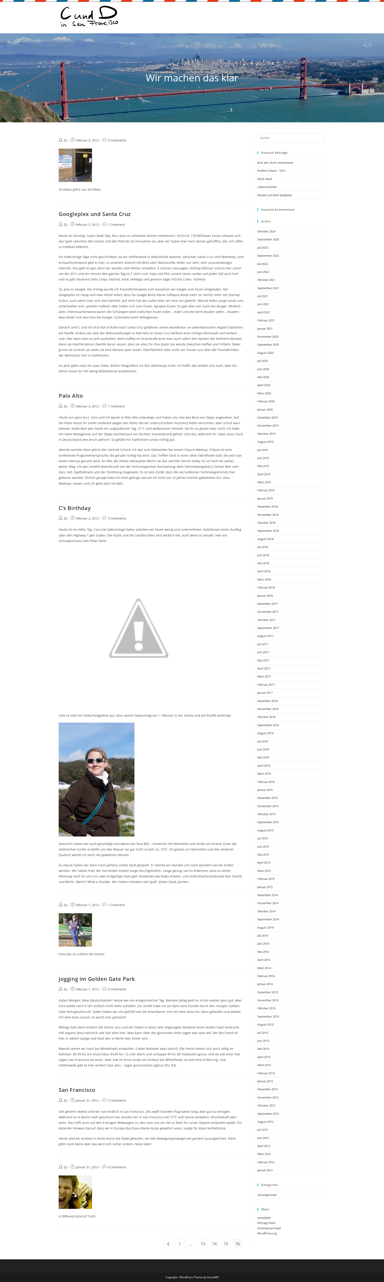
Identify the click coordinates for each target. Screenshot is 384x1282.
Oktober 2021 (266, 280)
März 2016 (264, 774)
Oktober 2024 (266, 231)
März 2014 (264, 968)
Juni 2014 (263, 943)
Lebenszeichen (267, 187)
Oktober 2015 (266, 814)
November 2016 (267, 709)
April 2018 (263, 571)
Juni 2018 (263, 555)
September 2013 (268, 1016)
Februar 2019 (266, 490)
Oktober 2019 (266, 434)
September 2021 (268, 288)
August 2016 (265, 733)
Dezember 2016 (267, 701)
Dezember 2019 (267, 417)
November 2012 (267, 1097)
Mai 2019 (263, 466)
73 (203, 1243)
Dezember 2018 (267, 506)
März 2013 (264, 1065)
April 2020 (263, 385)
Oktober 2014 (266, 911)
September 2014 (268, 919)
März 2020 (264, 393)
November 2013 (267, 1000)
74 (214, 1243)
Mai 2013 (263, 1049)
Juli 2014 (262, 935)
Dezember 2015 (267, 798)
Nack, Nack (264, 179)
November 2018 (267, 515)
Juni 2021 (263, 304)
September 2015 (268, 822)
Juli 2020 (262, 361)
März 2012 (264, 1154)
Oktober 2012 (266, 1105)
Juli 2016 (262, 741)
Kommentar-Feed (269, 1228)
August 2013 (265, 1024)
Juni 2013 (263, 1041)
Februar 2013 (266, 1073)
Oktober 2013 (266, 1008)
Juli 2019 (262, 450)
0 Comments (117, 140)
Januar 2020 (265, 409)
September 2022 (268, 256)
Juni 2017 (263, 652)
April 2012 (263, 1146)
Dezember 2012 (267, 1089)
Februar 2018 (266, 587)
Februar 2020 (266, 401)
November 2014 (267, 903)
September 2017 (268, 628)
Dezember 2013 (267, 992)
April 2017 (263, 668)
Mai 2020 (263, 377)
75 (226, 1243)
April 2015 (263, 863)
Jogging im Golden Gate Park (97, 978)
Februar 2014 (266, 976)
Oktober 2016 (266, 717)
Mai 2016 (263, 757)
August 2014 (265, 927)
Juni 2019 (263, 458)
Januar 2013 (265, 1081)
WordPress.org (267, 1233)
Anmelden (264, 1218)
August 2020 (265, 353)
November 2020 (267, 337)
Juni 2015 (263, 847)
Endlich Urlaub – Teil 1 (271, 171)
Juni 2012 (263, 1138)
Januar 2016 (265, 790)
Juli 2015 (262, 838)
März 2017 (264, 676)
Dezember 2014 (267, 895)
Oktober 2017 (266, 620)
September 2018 (268, 531)
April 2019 (263, 474)
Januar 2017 (265, 693)
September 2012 (268, 1114)
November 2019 (267, 425)
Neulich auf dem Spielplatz (274, 195)
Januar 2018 (265, 596)
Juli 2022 (262, 264)
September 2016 (268, 725)
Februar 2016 (266, 782)
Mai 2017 (263, 660)
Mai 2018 (263, 563)
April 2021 (263, 312)
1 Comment (116, 224)
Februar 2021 (266, 320)
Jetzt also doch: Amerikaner (275, 163)
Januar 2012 (265, 1170)
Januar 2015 (265, 887)
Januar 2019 (265, 498)
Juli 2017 (262, 644)
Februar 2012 (266, 1162)
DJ (65, 140)
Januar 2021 (265, 329)
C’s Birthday (75, 508)
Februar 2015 (266, 879)
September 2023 (268, 239)
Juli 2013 (262, 1033)
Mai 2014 (263, 952)
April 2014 (263, 960)
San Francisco (77, 1089)
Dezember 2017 (267, 604)
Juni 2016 (263, 749)
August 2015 (265, 830)
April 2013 (263, 1057)
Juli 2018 (262, 547)
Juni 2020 (263, 369)
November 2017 (267, 612)
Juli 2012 (262, 1130)
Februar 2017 (266, 685)
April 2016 (263, 766)
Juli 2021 (262, 296)
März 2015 (264, 871)
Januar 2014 (265, 984)
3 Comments (117, 518)
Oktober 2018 (266, 523)
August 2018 (265, 539)
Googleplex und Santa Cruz (95, 214)
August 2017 (265, 636)
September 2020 (268, 345)
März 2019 (264, 482)
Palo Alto (71, 395)
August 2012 (265, 1122)
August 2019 (265, 442)
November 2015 (267, 806)
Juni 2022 (263, 272)
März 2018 (264, 579)
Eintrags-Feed (266, 1223)
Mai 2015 (263, 855)
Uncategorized (266, 1195)
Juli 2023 (262, 248)
